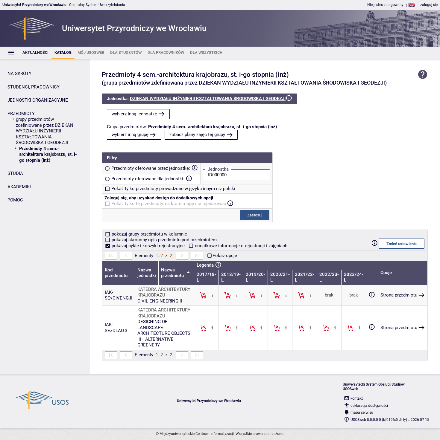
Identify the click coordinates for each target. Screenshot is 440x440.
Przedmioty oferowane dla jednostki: (148, 178)
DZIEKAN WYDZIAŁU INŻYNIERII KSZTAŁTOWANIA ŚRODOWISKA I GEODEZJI (208, 98)
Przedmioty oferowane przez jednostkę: (150, 168)
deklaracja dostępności (369, 406)
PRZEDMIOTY (21, 113)
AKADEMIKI (19, 187)
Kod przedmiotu (116, 273)
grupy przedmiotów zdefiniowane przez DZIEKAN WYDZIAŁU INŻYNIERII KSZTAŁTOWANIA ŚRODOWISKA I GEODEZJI (44, 131)
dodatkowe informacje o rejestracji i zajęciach (240, 245)
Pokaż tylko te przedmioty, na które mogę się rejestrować (168, 203)
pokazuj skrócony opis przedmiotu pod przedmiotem (163, 239)
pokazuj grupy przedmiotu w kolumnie (148, 234)
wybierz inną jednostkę (134, 114)
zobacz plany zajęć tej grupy (197, 134)
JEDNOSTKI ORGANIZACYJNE (37, 100)
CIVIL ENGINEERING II (159, 301)
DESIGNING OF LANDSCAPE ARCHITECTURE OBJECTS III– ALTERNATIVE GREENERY (163, 333)
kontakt (357, 398)
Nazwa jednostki (146, 273)
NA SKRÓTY (19, 73)
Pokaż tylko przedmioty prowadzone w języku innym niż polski (173, 188)
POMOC (15, 200)
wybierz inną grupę (130, 134)
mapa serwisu (362, 412)
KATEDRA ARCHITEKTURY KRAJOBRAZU (163, 292)
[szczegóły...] (212, 295)
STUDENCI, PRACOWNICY (33, 87)
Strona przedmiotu (398, 295)
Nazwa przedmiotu (173, 273)
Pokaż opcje (225, 255)
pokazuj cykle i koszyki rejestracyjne (148, 245)
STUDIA (15, 173)
